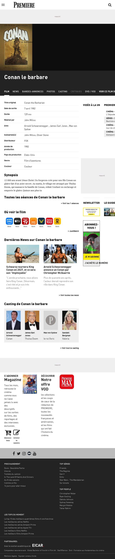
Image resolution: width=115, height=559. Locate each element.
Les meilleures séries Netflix (16, 522)
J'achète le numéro (92, 263)
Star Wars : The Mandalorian (72, 480)
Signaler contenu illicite (27, 556)
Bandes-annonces (32, 91)
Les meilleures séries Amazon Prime (20, 524)
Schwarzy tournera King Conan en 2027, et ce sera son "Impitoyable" (20, 269)
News (16, 91)
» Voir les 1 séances (70, 203)
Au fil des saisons (11, 480)
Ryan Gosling (65, 496)
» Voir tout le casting (69, 348)
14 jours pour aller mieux (15, 486)
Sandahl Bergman (66, 334)
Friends (63, 468)
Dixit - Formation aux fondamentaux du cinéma (86, 550)
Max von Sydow (50, 332)
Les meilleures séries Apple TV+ (18, 527)
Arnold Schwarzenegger (36, 125)
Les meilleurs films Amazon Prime (19, 533)
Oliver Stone (43, 135)
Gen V (62, 474)
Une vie (7, 471)
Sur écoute (64, 483)
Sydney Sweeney (66, 502)
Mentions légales (10, 556)
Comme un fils (10, 483)
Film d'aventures (32, 160)
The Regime (65, 471)
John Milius (30, 120)
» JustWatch (73, 231)
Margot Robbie (66, 505)
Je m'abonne (92, 256)
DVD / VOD (90, 91)
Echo (62, 477)
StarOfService (62, 550)
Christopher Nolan (68, 493)
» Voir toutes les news (69, 295)
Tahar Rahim (65, 508)
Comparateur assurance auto (15, 550)
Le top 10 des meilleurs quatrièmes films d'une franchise (28, 519)
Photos (51, 91)
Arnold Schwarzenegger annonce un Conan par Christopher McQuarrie (57, 269)
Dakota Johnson (66, 499)
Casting (62, 91)
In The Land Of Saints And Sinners (19, 477)
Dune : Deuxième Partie (14, 468)
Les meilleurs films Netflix (15, 530)
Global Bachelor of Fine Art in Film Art (41, 550)
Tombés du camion (12, 474)
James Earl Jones (58, 125)
